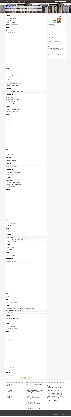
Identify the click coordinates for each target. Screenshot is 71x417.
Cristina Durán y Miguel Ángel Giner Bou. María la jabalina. (15, 83)
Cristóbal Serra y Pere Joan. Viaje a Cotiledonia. (13, 184)
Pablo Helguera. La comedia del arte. (11, 152)
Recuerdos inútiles (9, 396)
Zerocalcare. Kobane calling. (10, 375)
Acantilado (49, 384)
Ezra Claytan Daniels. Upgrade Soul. (11, 65)
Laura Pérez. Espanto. (9, 71)
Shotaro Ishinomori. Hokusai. (10, 255)
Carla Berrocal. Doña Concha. (10, 186)
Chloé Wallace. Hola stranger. (31, 387)
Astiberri (55, 386)
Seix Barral (60, 399)
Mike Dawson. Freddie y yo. (10, 282)
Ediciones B (50, 390)
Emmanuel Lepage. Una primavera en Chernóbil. (13, 288)
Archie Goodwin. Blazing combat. (11, 342)
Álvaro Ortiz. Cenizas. (9, 275)
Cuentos (50, 30)
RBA (58, 398)
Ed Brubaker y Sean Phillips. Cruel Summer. (12, 85)
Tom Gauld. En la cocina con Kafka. (11, 302)
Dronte (60, 388)
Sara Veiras (50, 46)
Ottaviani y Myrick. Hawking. (10, 34)
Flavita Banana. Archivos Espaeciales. (12, 135)
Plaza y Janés (54, 396)
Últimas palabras (9, 384)
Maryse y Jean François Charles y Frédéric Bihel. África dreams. (16, 91)
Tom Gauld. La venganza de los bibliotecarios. (13, 109)
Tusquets (56, 400)
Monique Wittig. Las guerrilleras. (31, 396)
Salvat (54, 399)
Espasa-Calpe (57, 390)
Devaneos (8, 386)
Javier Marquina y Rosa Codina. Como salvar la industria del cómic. (16, 59)
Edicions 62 (54, 390)
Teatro (50, 39)
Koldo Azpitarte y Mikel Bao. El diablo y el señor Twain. (14, 75)
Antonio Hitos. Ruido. (9, 30)
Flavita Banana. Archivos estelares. (11, 312)
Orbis (55, 394)
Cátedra (61, 387)
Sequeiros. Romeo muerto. (10, 208)
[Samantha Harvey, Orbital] (54, 22)
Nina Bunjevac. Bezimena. (10, 247)
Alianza (59, 384)
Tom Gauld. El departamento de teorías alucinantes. (14, 142)
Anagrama (50, 386)
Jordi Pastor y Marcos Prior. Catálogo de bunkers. (14, 310)
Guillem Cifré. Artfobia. (9, 202)
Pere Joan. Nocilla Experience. (10, 215)
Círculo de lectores (49, 388)
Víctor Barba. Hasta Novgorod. (11, 18)
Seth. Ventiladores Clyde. (10, 249)
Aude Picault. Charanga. (9, 77)
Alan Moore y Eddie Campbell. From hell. (12, 217)
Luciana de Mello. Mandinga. (57, 46)
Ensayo (50, 31)
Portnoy (49, 54)
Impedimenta (49, 391)
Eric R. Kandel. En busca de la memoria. (32, 392)
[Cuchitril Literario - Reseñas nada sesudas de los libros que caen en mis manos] (61, 6)
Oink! (7, 395)
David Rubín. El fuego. (9, 97)
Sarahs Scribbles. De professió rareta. (12, 127)
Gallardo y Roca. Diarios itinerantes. (11, 336)
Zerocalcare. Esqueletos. (10, 20)
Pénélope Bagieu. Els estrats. (10, 103)
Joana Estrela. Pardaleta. (10, 144)
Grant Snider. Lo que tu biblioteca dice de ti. (13, 99)
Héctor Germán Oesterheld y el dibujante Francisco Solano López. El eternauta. (18, 263)
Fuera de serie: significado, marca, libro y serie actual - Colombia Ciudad (55, 49)
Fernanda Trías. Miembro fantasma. (32, 398)
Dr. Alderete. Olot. (8, 117)
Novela (50, 36)
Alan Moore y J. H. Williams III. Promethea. (12, 328)
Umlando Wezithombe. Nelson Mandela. (32, 389)
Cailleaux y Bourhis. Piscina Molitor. (11, 348)
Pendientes (19, 1)
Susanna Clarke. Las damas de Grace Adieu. (33, 391)
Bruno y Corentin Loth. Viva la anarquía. (12, 24)
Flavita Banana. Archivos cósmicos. (11, 136)
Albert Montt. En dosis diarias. (11, 194)
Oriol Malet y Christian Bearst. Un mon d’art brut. (13, 180)
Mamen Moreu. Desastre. (10, 357)
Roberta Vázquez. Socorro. (10, 119)
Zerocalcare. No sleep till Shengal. (11, 46)
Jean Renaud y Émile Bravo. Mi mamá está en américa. (14, 269)
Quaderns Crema (54, 397)
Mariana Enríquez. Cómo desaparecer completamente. (35, 386)
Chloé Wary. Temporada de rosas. (11, 32)
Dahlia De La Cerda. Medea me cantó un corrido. (34, 407)
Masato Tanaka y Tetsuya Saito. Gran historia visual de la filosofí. (16, 239)
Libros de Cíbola (9, 392)
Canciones (24, 1)
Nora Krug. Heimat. (9, 54)
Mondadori (59, 393)
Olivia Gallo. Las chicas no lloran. (31, 406)
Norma (48, 394)
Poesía (50, 37)
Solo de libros (9, 397)
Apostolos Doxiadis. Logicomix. (11, 38)
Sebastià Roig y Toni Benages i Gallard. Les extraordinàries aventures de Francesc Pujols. (20, 308)
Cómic (50, 27)
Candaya (58, 387)
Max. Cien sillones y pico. (10, 61)
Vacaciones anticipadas (30, 383)
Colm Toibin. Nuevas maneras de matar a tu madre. (34, 390)
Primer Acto (57, 396)
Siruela (48, 400)
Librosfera (8, 394)
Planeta (51, 396)
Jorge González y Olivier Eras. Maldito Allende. (13, 353)
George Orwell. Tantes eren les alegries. (12, 36)
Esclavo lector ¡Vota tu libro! (57, 16)
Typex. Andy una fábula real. (10, 231)
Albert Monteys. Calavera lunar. (11, 125)
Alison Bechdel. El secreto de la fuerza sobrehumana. (14, 192)
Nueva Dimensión (51, 394)
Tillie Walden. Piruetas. (9, 296)
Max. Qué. (7, 48)
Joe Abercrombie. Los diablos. (31, 402)
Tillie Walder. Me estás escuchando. (11, 237)
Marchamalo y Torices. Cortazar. (11, 367)
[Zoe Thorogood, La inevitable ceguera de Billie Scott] (59, 22)
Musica (50, 34)
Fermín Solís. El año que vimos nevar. (12, 365)
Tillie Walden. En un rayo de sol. (11, 280)
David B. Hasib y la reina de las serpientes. (12, 359)
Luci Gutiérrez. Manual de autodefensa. (12, 56)
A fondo (53, 384)
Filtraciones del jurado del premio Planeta (58, 52)
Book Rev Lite (56, 414)
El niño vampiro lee (10, 389)
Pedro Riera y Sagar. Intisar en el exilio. (12, 174)
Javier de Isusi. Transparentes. (10, 101)
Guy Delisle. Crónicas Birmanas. (11, 290)
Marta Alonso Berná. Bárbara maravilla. (12, 318)
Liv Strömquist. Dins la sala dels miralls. (12, 111)
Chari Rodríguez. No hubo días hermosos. (33, 397)
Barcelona (58, 386)
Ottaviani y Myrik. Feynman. (10, 22)
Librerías (50, 33)
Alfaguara (56, 384)
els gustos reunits (9, 390)
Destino (57, 389)
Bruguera (55, 387)
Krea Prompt (50, 43)
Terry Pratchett (51, 400)
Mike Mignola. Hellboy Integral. (11, 261)
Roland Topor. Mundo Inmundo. (11, 225)
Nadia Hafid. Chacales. (9, 73)
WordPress (64, 414)
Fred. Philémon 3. (8, 320)
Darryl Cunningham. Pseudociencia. (11, 166)
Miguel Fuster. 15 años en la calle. (11, 160)
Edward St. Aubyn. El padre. (30, 393)
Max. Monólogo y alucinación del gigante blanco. (13, 63)
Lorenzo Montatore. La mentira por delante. (13, 182)
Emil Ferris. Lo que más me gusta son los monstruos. (14, 334)
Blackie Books (52, 387)
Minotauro (55, 393)
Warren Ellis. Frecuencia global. (11, 326)
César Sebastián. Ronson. (10, 81)
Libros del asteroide (51, 393)
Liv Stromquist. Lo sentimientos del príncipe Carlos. (14, 196)
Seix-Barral (56, 399)
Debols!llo (54, 388)
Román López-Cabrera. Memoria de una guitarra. (13, 57)
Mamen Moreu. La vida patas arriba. (11, 154)
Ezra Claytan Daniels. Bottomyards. (11, 44)
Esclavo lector (8, 1)
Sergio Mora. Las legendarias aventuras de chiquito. (14, 241)
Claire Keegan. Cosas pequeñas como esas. (33, 408)
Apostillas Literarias (10, 383)
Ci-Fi (50, 28)
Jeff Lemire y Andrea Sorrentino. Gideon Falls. (13, 172)
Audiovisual (51, 25)
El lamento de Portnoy (10, 388)
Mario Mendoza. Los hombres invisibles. (32, 401)
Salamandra (51, 399)
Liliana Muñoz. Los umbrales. (31, 400)
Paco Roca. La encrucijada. (10, 369)
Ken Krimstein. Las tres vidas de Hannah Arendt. (13, 129)
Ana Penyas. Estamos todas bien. (11, 355)
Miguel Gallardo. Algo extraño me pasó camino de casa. (14, 223)
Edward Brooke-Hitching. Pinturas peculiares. (33, 395)
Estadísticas (13, 1)
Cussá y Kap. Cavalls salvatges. (11, 79)
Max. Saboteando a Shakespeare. (11, 146)
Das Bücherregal (9, 385)
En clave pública (9, 391)
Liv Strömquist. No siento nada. (11, 210)
